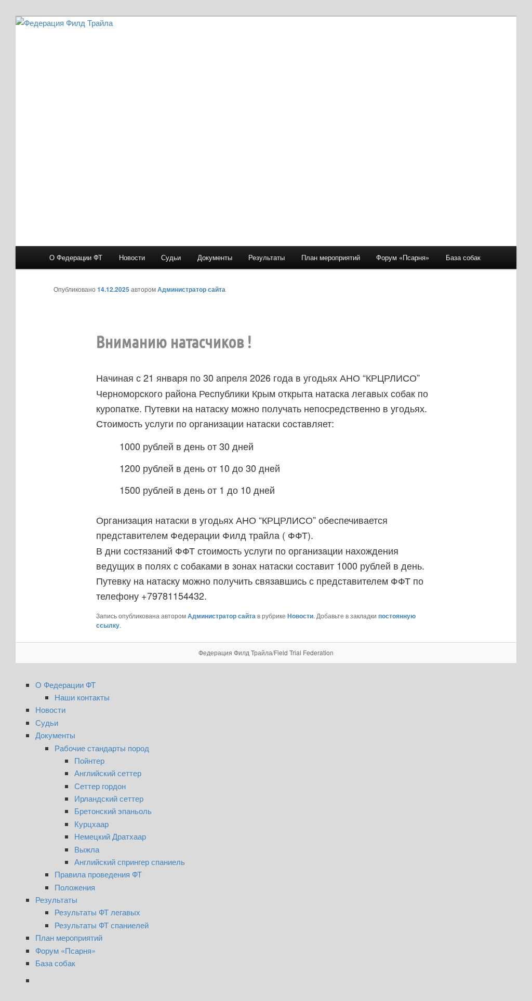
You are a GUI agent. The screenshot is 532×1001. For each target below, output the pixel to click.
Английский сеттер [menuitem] (107, 772)
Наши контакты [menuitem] (82, 697)
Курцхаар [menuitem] (91, 823)
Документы (214, 257)
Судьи (171, 257)
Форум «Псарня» (402, 257)
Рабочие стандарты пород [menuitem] (102, 747)
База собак (463, 257)
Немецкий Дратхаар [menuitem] (110, 836)
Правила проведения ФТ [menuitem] (98, 874)
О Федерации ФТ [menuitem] (65, 684)
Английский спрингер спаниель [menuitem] (129, 861)
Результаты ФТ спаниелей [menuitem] (102, 924)
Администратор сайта (191, 289)
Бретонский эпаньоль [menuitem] (113, 810)
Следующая (455, 289)
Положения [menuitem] (75, 887)
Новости (132, 257)
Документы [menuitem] (55, 734)
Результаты (266, 257)
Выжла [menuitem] (86, 849)
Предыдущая (400, 289)
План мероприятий (330, 257)
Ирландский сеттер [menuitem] (108, 798)
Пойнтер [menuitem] (89, 760)
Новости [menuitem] (50, 709)
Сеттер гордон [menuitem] (100, 785)
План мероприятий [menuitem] (68, 937)
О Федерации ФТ (75, 257)
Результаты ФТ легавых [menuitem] (97, 912)
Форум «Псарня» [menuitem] (65, 950)
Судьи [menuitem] (46, 722)
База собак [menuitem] (55, 962)
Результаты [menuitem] (56, 899)
